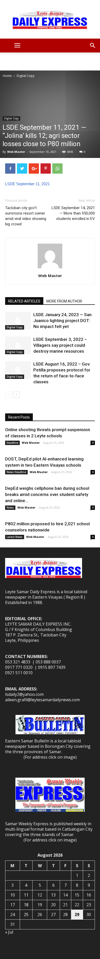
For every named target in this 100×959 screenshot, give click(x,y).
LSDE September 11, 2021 (27, 184)
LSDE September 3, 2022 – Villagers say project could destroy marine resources (60, 345)
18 (26, 905)
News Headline (16, 472)
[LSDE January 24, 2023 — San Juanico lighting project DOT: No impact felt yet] (18, 321)
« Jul (9, 932)
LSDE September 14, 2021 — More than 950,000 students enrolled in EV (73, 213)
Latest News (15, 537)
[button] (93, 45)
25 (26, 914)
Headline (12, 443)
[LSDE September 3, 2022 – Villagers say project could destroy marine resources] (18, 345)
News (10, 507)
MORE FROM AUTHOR (64, 301)
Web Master (16, 152)
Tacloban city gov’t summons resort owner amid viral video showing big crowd (25, 216)
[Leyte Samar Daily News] (50, 19)
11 (26, 895)
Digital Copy (25, 76)
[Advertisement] (50, 61)
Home (7, 76)
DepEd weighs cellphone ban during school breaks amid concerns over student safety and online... (47, 494)
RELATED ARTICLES (24, 301)
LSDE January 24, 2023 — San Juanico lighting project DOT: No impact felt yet (62, 320)
